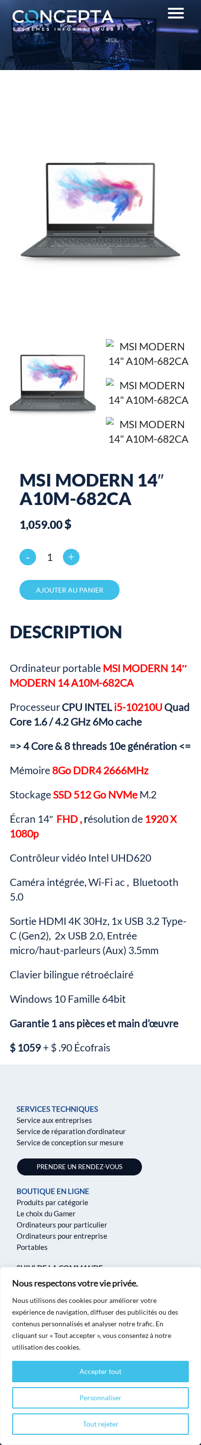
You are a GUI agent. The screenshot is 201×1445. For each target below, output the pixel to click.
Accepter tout (100, 1371)
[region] (100, 1356)
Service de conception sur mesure (70, 1142)
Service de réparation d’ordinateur (71, 1131)
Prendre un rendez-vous (79, 1167)
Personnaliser (100, 1397)
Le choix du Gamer (46, 1213)
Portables (32, 1247)
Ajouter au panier (69, 590)
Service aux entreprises (54, 1120)
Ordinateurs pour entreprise (62, 1235)
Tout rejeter (101, 1424)
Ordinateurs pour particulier (62, 1224)
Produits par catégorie (52, 1202)
